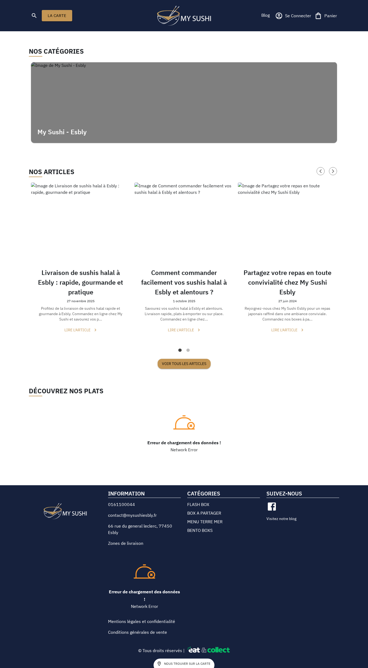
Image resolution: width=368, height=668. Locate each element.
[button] (265, 15)
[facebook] (271, 506)
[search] (34, 15)
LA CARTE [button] (57, 15)
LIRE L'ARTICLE (77, 330)
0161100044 (121, 504)
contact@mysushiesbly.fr (132, 515)
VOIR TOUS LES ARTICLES (184, 363)
